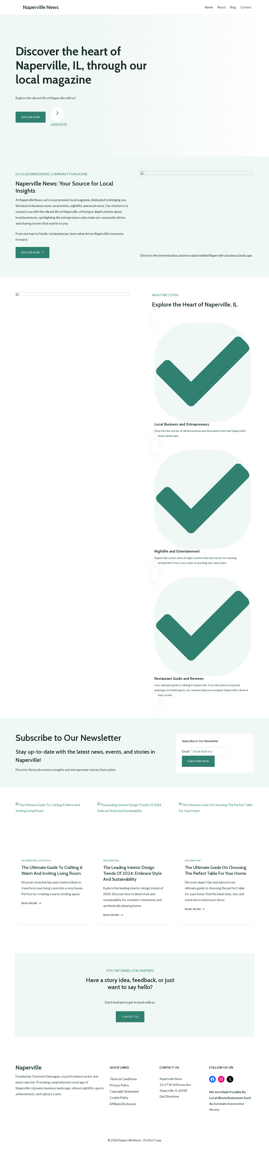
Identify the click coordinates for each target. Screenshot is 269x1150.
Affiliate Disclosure (123, 1104)
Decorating (29, 860)
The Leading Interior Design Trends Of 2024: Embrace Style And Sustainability (132, 873)
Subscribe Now (198, 761)
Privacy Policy (119, 1085)
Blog (233, 7)
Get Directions (169, 1096)
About (221, 7)
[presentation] (53, 827)
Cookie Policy (119, 1098)
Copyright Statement (124, 1091)
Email (186, 751)
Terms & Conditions (123, 1079)
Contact (245, 7)
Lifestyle (45, 860)
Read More (30, 903)
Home (209, 7)
